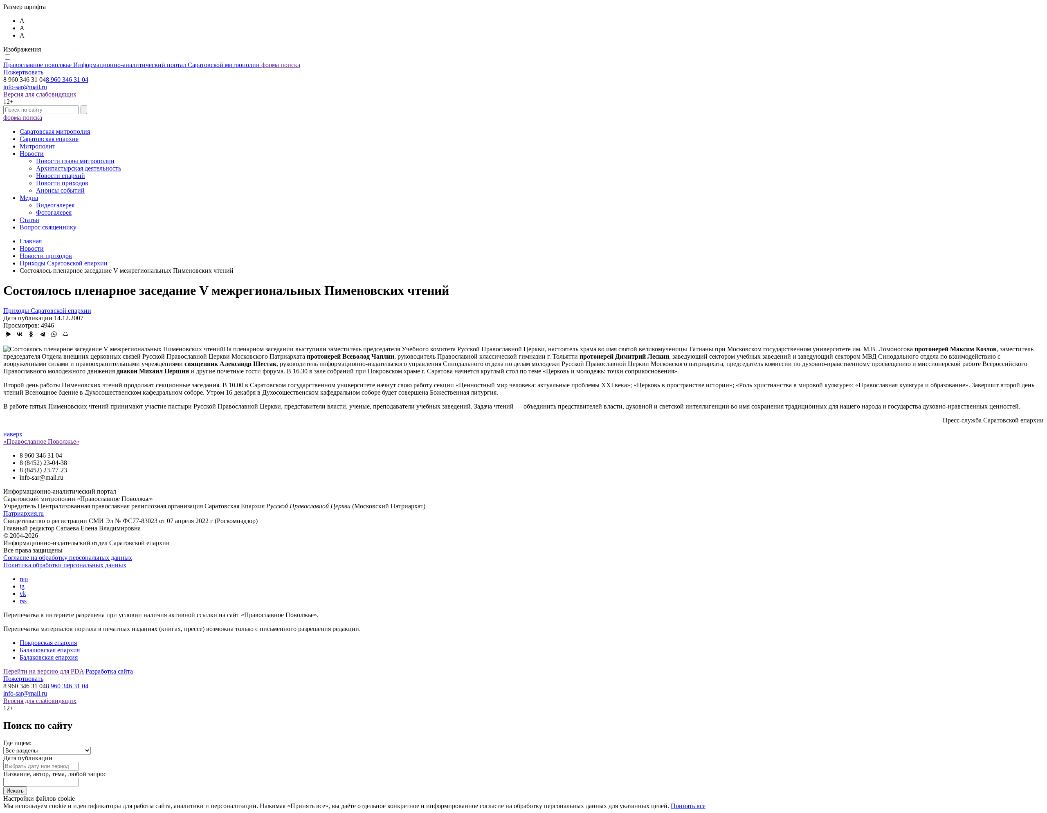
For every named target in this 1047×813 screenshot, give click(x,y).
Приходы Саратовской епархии (47, 310)
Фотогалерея (54, 212)
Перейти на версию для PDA (43, 671)
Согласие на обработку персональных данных (67, 557)
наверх (12, 434)
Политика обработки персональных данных (64, 564)
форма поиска (280, 64)
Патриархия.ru (23, 513)
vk (23, 593)
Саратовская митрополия (55, 131)
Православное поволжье (131, 64)
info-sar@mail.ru (25, 86)
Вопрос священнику (48, 227)
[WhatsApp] (54, 334)
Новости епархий (60, 175)
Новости (32, 153)
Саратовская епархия (49, 138)
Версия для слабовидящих (39, 94)
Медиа (29, 197)
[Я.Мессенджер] (8, 334)
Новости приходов (62, 183)
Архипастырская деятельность (78, 168)
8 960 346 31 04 (67, 79)
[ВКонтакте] (20, 334)
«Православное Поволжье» (41, 441)
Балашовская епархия (50, 650)
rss (23, 600)
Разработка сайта (109, 671)
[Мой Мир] (65, 334)
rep (24, 578)
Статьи (29, 219)
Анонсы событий (60, 190)
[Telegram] (42, 334)
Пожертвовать (23, 72)
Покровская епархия (48, 642)
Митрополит (37, 146)
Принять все (688, 805)
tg (22, 586)
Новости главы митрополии (75, 160)
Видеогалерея (55, 205)
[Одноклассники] (31, 334)
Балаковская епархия (49, 657)
